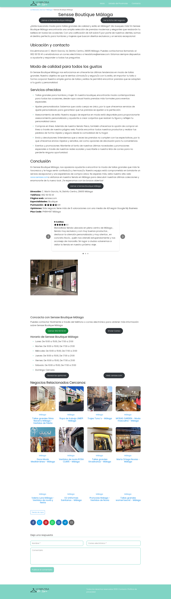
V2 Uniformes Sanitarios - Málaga (71, 499)
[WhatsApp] (52, 522)
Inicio (102, 3)
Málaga (42, 414)
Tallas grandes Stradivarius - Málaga (99, 460)
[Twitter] (39, 522)
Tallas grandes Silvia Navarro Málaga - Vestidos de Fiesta (43, 420)
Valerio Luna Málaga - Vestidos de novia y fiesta (43, 500)
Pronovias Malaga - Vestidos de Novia (100, 499)
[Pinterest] (46, 522)
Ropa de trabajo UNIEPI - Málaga (71, 419)
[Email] (71, 522)
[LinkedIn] (59, 522)
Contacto (136, 3)
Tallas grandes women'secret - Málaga (128, 499)
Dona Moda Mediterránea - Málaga (43, 460)
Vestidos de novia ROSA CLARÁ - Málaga (71, 460)
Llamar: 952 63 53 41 (57, 331)
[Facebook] (33, 522)
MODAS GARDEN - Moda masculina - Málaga (128, 419)
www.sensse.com (39, 177)
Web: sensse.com (114, 375)
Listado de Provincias (118, 3)
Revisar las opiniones (56, 375)
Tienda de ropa (38, 512)
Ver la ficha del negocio (114, 20)
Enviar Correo (114, 331)
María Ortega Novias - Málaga (128, 460)
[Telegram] (65, 522)
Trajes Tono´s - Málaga (100, 418)
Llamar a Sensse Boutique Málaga (57, 20)
